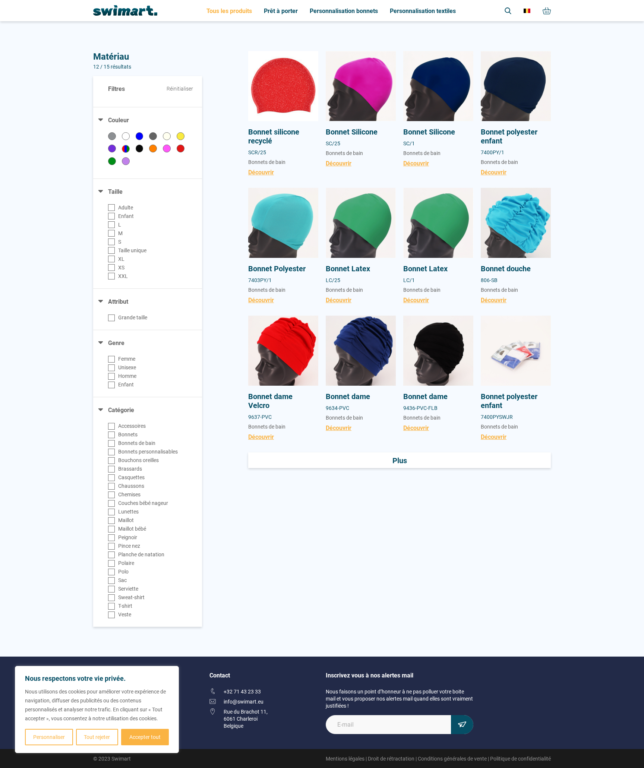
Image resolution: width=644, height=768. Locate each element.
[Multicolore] (126, 149)
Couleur (118, 120)
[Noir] (139, 148)
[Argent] (112, 136)
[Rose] (167, 148)
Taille (115, 191)
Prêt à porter (281, 11)
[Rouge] (180, 148)
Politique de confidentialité (520, 758)
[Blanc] (126, 136)
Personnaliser (49, 736)
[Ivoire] (167, 136)
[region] (97, 709)
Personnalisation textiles (423, 11)
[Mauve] (112, 148)
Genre (116, 343)
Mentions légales (345, 758)
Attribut (118, 301)
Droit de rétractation (391, 758)
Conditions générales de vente (452, 758)
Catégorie (121, 410)
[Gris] (153, 136)
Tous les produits (229, 11)
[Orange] (153, 148)
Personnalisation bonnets (344, 11)
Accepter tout (145, 736)
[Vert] (112, 161)
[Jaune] (180, 136)
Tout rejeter (97, 736)
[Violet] (126, 161)
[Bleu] (139, 136)
